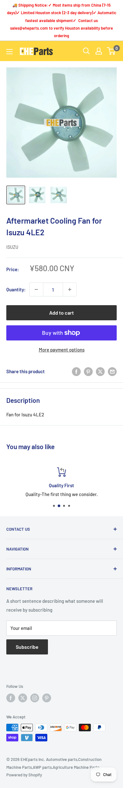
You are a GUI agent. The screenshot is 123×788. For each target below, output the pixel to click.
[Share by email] (112, 371)
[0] (111, 51)
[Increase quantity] (69, 289)
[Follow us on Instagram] (34, 698)
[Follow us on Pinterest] (46, 698)
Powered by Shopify (24, 774)
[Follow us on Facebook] (10, 698)
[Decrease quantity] (36, 289)
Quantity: (16, 289)
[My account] (99, 51)
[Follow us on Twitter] (22, 698)
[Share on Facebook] (76, 371)
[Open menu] (9, 51)
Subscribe (27, 647)
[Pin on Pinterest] (88, 371)
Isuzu (12, 247)
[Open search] (86, 51)
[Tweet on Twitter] (100, 371)
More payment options (62, 349)
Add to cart (61, 313)
